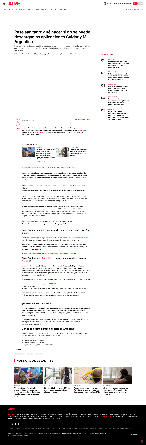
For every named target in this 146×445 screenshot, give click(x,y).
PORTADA (16, 28)
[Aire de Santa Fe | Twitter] (12, 424)
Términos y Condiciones (123, 428)
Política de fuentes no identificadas (40, 428)
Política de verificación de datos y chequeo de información (87, 428)
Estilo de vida (24, 416)
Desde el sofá (13, 416)
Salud (52, 9)
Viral (50, 416)
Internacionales (86, 414)
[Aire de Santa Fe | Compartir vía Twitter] (18, 120)
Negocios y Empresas (78, 416)
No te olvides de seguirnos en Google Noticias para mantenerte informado (49, 167)
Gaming (66, 416)
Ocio (89, 416)
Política (66, 9)
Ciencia (95, 414)
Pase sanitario (19, 354)
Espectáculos (114, 414)
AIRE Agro (103, 414)
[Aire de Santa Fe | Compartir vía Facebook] (18, 124)
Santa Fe (19, 9)
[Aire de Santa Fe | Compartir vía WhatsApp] (18, 128)
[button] (4, 3)
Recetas (132, 414)
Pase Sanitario (80, 238)
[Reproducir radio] (105, 3)
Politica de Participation (110, 428)
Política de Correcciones (14, 428)
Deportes (44, 9)
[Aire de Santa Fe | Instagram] (15, 424)
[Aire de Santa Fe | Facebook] (9, 424)
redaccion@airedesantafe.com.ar (19, 435)
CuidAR (26, 261)
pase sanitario (40, 132)
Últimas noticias (8, 9)
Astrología (58, 416)
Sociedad (96, 416)
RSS (132, 428)
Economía (58, 9)
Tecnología (35, 416)
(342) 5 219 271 (89, 433)
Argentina (47, 258)
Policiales (27, 9)
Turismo (44, 416)
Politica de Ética (26, 428)
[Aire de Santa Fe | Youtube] (19, 424)
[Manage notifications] (142, 441)
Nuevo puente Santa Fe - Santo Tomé (47, 418)
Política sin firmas (66, 428)
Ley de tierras (28, 418)
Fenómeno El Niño (119, 416)
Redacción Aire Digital (28, 120)
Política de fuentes (55, 428)
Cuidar (80, 130)
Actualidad (36, 9)
